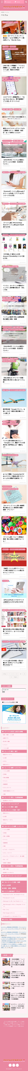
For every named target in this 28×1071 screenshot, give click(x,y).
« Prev (4, 674)
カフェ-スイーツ (7, 787)
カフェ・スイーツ (7, 852)
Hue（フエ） (6, 909)
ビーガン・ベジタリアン (9, 849)
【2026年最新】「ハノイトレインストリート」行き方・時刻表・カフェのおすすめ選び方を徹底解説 (18, 963)
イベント (5, 744)
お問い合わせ (21, 1026)
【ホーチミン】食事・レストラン (14, 826)
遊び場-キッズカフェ (8, 800)
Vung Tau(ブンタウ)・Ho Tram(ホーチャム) (13, 894)
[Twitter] (13, 1065)
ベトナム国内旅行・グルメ (12, 891)
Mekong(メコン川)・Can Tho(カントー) (13, 901)
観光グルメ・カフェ (8, 819)
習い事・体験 (6, 741)
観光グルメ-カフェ (7, 754)
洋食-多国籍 (6, 777)
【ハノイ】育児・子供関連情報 (13, 797)
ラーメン (5, 781)
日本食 (4, 774)
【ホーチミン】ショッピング (13, 876)
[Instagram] (10, 1065)
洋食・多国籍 (6, 836)
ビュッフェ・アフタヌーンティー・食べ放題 (13, 856)
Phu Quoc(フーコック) (8, 897)
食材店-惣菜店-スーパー (8, 790)
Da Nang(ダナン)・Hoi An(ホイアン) (12, 916)
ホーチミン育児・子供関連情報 (13, 866)
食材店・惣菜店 (7, 862)
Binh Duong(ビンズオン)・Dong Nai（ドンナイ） (14, 905)
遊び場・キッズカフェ (8, 872)
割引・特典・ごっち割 (8, 734)
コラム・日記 (8, 919)
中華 (4, 794)
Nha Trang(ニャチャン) (8, 913)
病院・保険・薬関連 (10, 888)
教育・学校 (6, 869)
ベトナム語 (6, 748)
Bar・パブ (5, 859)
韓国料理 (5, 784)
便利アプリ (6, 738)
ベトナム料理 (6, 771)
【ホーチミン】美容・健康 (12, 882)
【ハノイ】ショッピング (11, 804)
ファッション (6, 879)
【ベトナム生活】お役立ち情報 (13, 731)
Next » (16, 677)
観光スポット (6, 764)
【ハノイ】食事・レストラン (13, 767)
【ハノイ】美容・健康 (10, 807)
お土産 (4, 757)
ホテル (4, 761)
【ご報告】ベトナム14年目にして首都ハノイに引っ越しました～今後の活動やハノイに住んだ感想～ (13, 946)
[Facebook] (17, 1065)
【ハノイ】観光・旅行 (10, 751)
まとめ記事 (7, 885)
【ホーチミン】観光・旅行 (12, 810)
